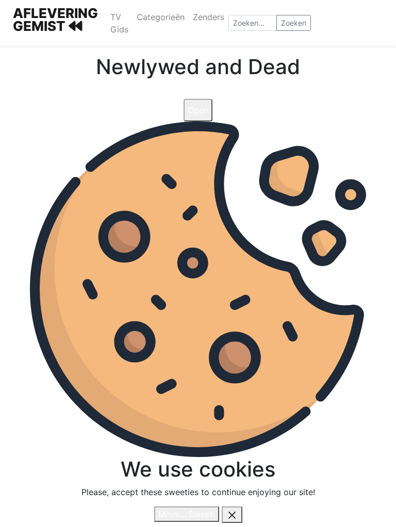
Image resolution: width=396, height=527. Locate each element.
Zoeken (293, 23)
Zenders (208, 17)
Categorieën (161, 17)
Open (198, 110)
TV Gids (119, 23)
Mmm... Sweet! (186, 514)
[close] (232, 514)
